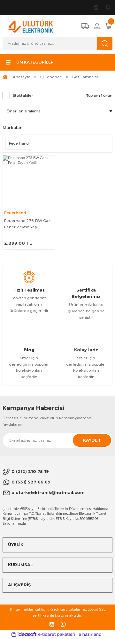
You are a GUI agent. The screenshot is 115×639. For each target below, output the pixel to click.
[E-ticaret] (56, 634)
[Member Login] (97, 26)
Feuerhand (15, 212)
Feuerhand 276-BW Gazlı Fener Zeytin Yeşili (28, 223)
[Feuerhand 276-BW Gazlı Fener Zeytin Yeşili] (29, 181)
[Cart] (108, 26)
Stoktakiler (23, 95)
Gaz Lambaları (85, 76)
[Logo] (31, 26)
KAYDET (92, 440)
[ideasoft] (24, 634)
